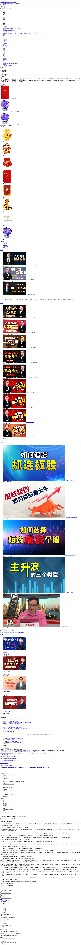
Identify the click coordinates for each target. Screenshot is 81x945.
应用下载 (9, 739)
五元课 (1, 442)
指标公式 (5, 49)
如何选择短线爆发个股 (70, 555)
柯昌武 (7, 694)
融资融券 (5, 59)
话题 (4, 34)
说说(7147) (5, 245)
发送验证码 (14, 897)
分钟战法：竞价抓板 (31, 436)
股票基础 (5, 39)
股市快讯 (15, 28)
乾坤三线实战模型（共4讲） (32, 279)
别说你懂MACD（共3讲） (32, 264)
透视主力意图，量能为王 (32, 362)
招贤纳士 (15, 742)
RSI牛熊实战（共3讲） (31, 294)
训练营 (1, 250)
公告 (16, 741)
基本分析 (5, 45)
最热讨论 (13, 63)
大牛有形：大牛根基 (31, 332)
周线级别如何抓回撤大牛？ (71, 517)
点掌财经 (5, 26)
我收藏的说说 (9, 632)
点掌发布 (19, 742)
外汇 (4, 54)
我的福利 (5, 804)
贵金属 (4, 58)
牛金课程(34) (5, 246)
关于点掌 (9, 738)
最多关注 (9, 63)
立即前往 (2, 888)
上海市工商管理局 (4, 763)
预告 (10, 28)
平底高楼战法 (5, 652)
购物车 (4, 807)
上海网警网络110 (4, 754)
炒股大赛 (17, 63)
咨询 (4, 810)
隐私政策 (21, 738)
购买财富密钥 (7, 3)
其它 (4, 60)
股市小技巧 (31, 33)
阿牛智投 (5, 64)
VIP (1, 74)
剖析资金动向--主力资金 (32, 347)
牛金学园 (5, 31)
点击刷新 (5, 789)
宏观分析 (5, 48)
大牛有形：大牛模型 (31, 317)
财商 (4, 38)
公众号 (4, 800)
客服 (4, 808)
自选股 (4, 805)
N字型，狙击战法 (30, 407)
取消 (15, 818)
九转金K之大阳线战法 (6, 691)
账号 (1, 891)
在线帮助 (19, 28)
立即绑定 (2, 798)
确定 (13, 818)
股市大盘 (7, 748)
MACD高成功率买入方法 (65, 626)
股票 (8, 65)
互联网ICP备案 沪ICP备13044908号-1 (8, 750)
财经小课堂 (36, 33)
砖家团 (4, 29)
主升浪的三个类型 (69, 592)
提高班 (1, 303)
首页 (4, 33)
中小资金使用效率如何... (7, 711)
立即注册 (7, 900)
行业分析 (5, 46)
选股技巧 (5, 43)
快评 (4, 36)
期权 (4, 55)
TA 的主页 (5, 243)
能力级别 (5, 40)
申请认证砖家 (10, 742)
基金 (12, 65)
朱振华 (7, 674)
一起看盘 (5, 65)
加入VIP (2, 3)
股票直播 (5, 28)
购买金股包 (12, 3)
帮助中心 (9, 741)
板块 (10, 65)
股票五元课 (26, 33)
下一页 (4, 440)
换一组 (1, 943)
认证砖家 (13, 30)
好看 (4, 35)
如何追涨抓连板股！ (69, 480)
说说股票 (5, 30)
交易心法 (5, 41)
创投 (4, 56)
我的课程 (5, 803)
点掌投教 (13, 739)
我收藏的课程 (21, 632)
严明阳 (7, 654)
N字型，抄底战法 (30, 422)
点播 (12, 28)
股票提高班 (12, 33)
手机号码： (2, 933)
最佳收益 (5, 63)
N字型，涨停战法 (30, 392)
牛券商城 (40, 33)
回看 (8, 28)
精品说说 (9, 30)
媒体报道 (13, 738)
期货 (4, 53)
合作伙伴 (17, 738)
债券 (4, 51)
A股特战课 (7, 33)
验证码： (2, 937)
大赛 (4, 61)
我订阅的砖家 (3, 632)
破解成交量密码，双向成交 (32, 377)
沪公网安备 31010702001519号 (6, 753)
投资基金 (5, 50)
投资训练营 (17, 33)
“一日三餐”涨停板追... (6, 671)
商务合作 (13, 741)
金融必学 (21, 33)
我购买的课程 (15, 632)
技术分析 (5, 44)
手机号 (1, 895)
